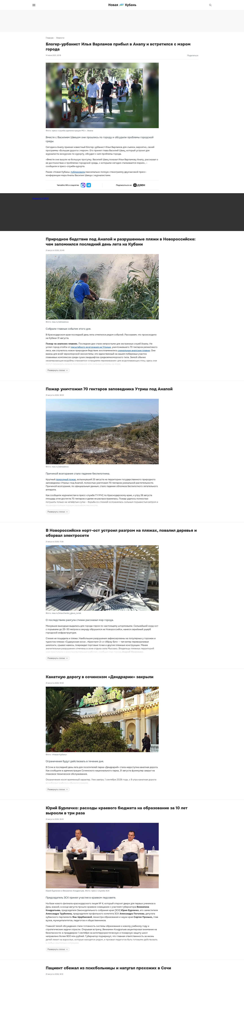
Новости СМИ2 (40, 198)
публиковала (78, 171)
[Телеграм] (88, 185)
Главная (49, 38)
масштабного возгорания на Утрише (91, 347)
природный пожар (66, 479)
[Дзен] (139, 185)
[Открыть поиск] (210, 5)
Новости (60, 38)
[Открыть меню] (34, 5)
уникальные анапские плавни (134, 350)
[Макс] (83, 185)
